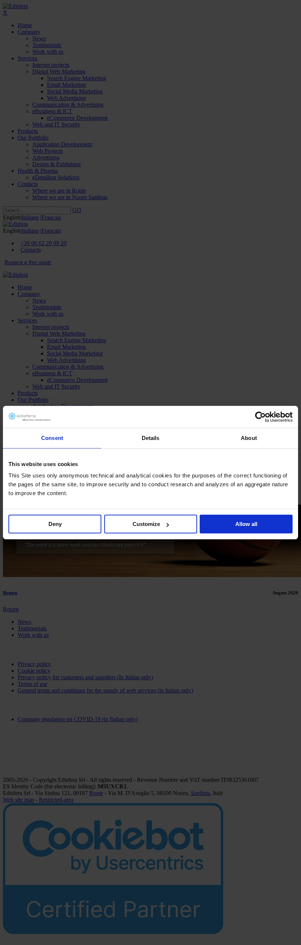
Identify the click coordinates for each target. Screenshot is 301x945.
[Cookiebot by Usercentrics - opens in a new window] (260, 416)
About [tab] (249, 438)
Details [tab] (151, 438)
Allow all (246, 524)
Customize (146, 524)
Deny (55, 524)
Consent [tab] (52, 438)
